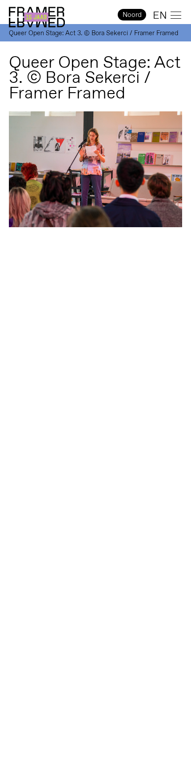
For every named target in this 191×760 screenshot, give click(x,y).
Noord (132, 14)
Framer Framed (37, 17)
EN (160, 15)
